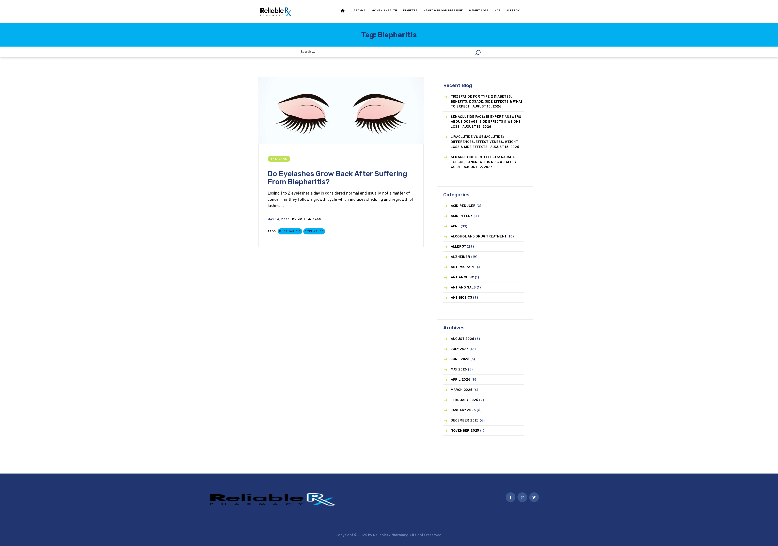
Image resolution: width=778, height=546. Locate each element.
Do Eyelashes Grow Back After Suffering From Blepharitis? (337, 177)
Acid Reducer (463, 206)
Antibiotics (461, 298)
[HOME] (343, 11)
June (460, 359)
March (461, 390)
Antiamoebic (462, 278)
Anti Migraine (463, 267)
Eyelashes (314, 231)
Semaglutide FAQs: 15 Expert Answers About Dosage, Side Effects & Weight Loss (486, 122)
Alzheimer (460, 257)
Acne (455, 227)
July (460, 349)
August (462, 339)
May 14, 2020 (279, 219)
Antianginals (463, 288)
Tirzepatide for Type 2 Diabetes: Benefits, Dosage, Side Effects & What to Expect (487, 102)
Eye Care (279, 159)
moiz (302, 219)
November (465, 431)
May (459, 370)
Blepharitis (290, 231)
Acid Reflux (462, 216)
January (463, 410)
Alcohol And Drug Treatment (479, 237)
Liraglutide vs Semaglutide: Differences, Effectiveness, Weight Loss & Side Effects (484, 142)
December (465, 421)
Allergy (458, 247)
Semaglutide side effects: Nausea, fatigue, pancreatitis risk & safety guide (483, 162)
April (460, 380)
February (464, 400)
